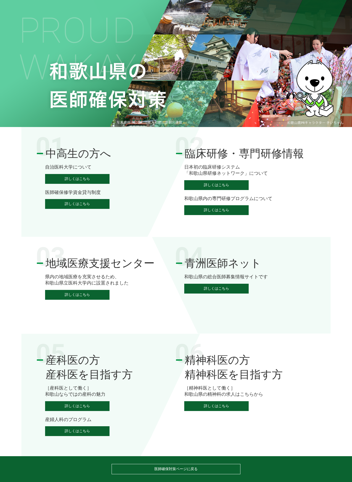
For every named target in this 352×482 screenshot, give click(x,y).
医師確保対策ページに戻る (176, 469)
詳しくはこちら (77, 179)
